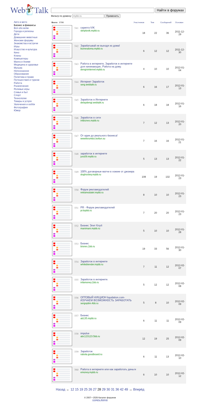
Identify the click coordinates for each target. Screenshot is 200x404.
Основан (179, 22)
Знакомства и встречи (26, 43)
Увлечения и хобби (24, 104)
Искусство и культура (25, 49)
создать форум (100, 400)
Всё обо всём (21, 28)
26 (90, 389)
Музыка (18, 67)
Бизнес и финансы (25, 25)
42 (121, 389)
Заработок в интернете (93, 261)
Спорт (17, 95)
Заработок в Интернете (94, 99)
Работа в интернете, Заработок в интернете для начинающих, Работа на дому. (106, 65)
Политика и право (24, 77)
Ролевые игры (21, 89)
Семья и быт (21, 92)
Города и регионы (24, 31)
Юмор (17, 110)
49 (126, 389)
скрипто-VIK (87, 27)
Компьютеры (21, 58)
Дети (16, 34)
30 (108, 389)
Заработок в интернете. (94, 279)
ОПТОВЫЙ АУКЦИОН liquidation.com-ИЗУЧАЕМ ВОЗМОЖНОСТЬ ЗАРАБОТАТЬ (106, 299)
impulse (84, 333)
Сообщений (165, 22)
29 (103, 389)
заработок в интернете (93, 153)
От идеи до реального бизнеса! (99, 135)
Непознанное (21, 71)
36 (117, 389)
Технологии (20, 98)
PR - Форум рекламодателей (97, 207)
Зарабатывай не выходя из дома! (100, 45)
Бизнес (84, 243)
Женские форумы (23, 40)
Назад (60, 389)
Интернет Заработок (92, 81)
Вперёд (138, 389)
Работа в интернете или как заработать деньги (108, 369)
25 (86, 389)
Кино (16, 52)
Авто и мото (20, 22)
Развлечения (21, 86)
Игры (17, 46)
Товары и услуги (23, 101)
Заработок (86, 351)
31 (112, 389)
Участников (139, 22)
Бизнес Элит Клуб (91, 225)
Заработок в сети (90, 117)
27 (94, 389)
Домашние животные (26, 37)
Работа (18, 83)
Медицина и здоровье (26, 64)
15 (77, 389)
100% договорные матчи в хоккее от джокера (107, 171)
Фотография (21, 107)
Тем (152, 22)
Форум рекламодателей (94, 189)
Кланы (17, 55)
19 (81, 389)
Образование (21, 74)
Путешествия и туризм (26, 80)
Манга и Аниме (22, 61)
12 (72, 389)
